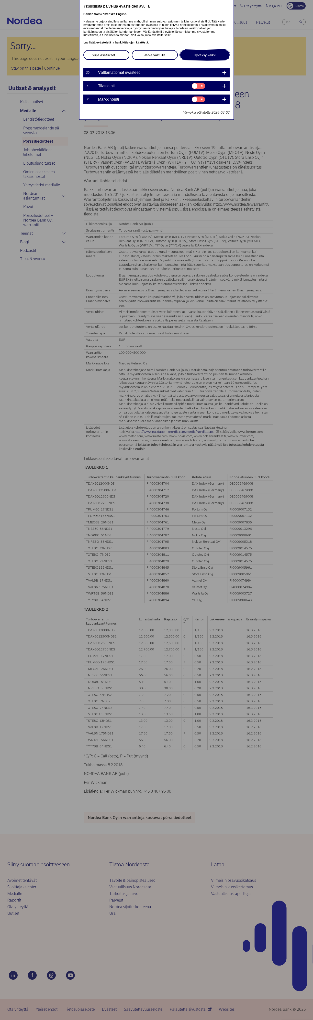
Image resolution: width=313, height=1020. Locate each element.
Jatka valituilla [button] (155, 55)
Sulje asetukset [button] (103, 55)
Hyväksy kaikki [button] (205, 55)
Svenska (109, 14)
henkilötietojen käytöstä (131, 42)
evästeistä (103, 42)
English (121, 14)
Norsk (98, 14)
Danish (88, 14)
